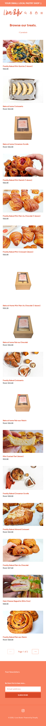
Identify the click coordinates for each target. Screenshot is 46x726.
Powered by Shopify (31, 717)
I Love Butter (18, 717)
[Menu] (41, 12)
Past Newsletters (12, 672)
